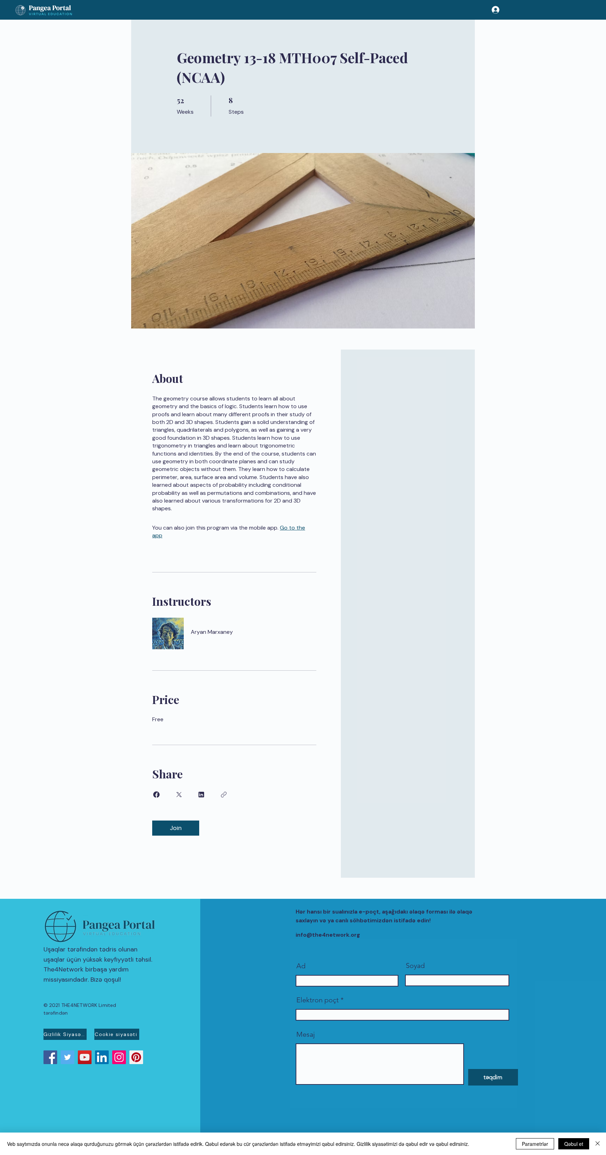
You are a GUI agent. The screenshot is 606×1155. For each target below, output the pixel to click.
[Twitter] (67, 1057)
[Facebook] (50, 1057)
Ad (300, 965)
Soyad (415, 965)
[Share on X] (179, 794)
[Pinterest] (136, 1057)
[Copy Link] (224, 794)
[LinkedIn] (102, 1057)
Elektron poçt (317, 999)
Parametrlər (535, 1143)
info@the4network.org (328, 934)
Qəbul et (573, 1143)
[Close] (597, 1143)
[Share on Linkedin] (201, 794)
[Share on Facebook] (156, 794)
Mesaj (305, 1034)
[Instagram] (119, 1057)
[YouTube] (85, 1057)
